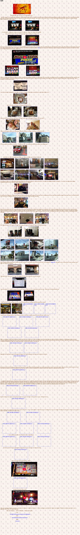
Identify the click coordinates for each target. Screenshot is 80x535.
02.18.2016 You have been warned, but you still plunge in (20, 514)
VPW (39, 47)
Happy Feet (53, 262)
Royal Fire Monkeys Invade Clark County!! (20, 517)
